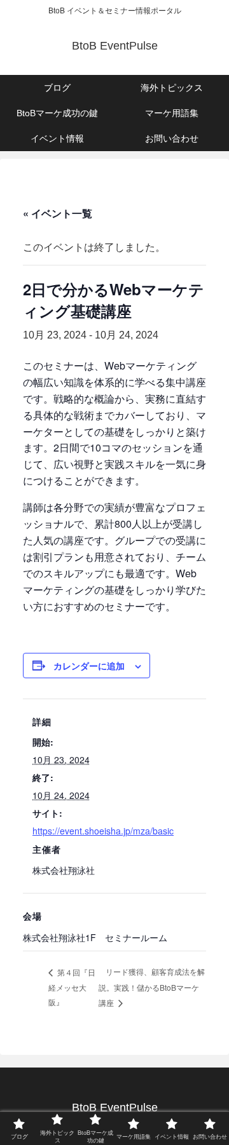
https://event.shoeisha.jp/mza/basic (103, 830)
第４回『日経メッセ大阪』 (71, 987)
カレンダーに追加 (89, 665)
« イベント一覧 (57, 213)
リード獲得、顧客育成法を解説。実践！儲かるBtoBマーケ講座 (152, 986)
